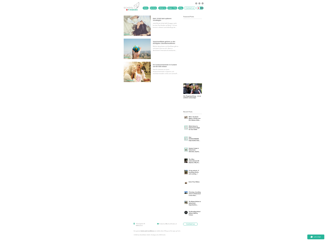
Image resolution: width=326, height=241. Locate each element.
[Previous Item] (186, 88)
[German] (198, 8)
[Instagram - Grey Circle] (199, 3)
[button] (190, 8)
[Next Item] (199, 88)
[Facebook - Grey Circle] (196, 3)
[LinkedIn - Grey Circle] (202, 3)
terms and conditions (147, 231)
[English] (201, 8)
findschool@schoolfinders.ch (168, 224)
